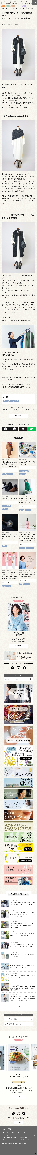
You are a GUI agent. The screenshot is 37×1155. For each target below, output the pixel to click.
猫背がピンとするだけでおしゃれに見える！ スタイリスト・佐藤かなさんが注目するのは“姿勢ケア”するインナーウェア (10, 576)
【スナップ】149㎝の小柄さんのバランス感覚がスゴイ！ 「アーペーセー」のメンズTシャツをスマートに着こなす (22, 915)
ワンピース (10, 473)
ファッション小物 (24, 471)
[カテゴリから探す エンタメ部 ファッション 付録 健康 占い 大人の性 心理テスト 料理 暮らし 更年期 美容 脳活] (18, 1019)
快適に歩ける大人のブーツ (9, 498)
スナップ (18, 8)
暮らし (21, 580)
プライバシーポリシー (24, 1117)
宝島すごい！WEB (6, 1140)
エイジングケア (30, 548)
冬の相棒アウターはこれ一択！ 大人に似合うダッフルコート (10, 536)
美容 (21, 544)
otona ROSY (18, 1135)
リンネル (12, 1135)
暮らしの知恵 (26, 584)
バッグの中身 (23, 474)
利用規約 (9, 1117)
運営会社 (15, 1117)
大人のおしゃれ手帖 (20, 1132)
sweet (27, 1132)
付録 (7, 8)
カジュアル (4, 508)
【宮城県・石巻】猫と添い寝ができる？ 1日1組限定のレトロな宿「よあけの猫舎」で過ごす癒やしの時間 (22, 988)
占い (24, 8)
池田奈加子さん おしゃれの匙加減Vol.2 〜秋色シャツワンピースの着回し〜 (9, 464)
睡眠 (21, 584)
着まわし (17, 400)
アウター (5, 400)
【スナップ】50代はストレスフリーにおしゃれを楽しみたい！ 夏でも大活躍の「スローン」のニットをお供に (22, 925)
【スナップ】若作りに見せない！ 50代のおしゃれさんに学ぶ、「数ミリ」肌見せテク (22, 935)
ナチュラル (28, 510)
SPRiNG (24, 1135)
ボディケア (4, 586)
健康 (3, 8)
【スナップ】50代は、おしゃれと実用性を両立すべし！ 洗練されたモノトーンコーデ (22, 903)
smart (14, 1137)
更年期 (12, 8)
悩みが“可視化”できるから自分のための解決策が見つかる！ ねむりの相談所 (27, 574)
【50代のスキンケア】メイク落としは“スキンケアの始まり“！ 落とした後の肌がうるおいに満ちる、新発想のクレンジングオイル (27, 538)
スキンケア (22, 548)
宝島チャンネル (5, 1132)
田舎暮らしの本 (29, 1137)
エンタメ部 (30, 8)
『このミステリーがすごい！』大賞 (20, 1140)
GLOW (3, 1137)
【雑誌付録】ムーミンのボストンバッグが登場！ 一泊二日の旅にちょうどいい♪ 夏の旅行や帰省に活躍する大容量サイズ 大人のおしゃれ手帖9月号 (22, 999)
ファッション (5, 470)
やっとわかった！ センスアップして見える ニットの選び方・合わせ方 (27, 501)
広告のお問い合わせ (18, 1118)
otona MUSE (31, 1135)
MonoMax (9, 1137)
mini (32, 1132)
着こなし (11, 400)
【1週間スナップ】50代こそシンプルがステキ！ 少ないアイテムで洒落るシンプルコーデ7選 (22, 946)
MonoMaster (21, 1137)
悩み (10, 586)
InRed (12, 1132)
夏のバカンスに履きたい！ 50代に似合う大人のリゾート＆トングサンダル (22, 966)
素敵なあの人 (5, 1135)
